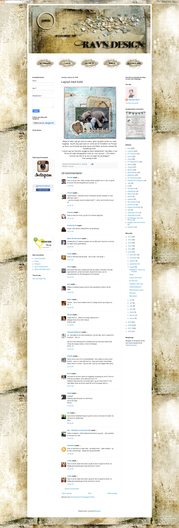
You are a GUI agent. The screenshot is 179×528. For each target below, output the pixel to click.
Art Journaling (132, 178)
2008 (130, 325)
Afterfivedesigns (131, 345)
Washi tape (131, 194)
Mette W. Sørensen (74, 238)
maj (131, 306)
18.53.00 (70, 349)
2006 (130, 331)
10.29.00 (70, 438)
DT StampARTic (133, 162)
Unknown (70, 445)
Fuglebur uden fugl (136, 284)
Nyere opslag (67, 493)
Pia (68, 413)
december (133, 255)
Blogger (98, 511)
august (132, 267)
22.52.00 (70, 469)
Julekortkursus (133, 215)
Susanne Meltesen (74, 332)
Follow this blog (43, 190)
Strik (129, 210)
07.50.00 (70, 406)
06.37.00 (70, 386)
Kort (129, 148)
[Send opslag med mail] (91, 164)
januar (132, 318)
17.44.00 (70, 325)
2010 (130, 252)
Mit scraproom (133, 202)
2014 (130, 240)
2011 (130, 249)
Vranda (69, 177)
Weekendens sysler (136, 290)
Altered (130, 164)
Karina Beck (72, 225)
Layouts (71, 166)
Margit (69, 315)
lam (68, 284)
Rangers (37, 264)
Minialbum (133, 296)
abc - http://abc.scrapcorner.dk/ (78, 430)
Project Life (131, 205)
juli (131, 300)
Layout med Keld (135, 278)
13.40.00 (70, 454)
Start (89, 493)
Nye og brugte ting (39, 279)
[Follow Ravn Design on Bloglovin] (43, 124)
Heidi (69, 393)
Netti (69, 373)
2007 (130, 328)
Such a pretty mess (41, 267)
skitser (130, 196)
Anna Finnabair (39, 258)
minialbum (131, 188)
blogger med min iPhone (136, 222)
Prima (36, 261)
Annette (70, 212)
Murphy (130, 170)
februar (132, 315)
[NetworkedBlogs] (43, 186)
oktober (132, 261)
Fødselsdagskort (135, 287)
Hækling (131, 199)
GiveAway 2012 (133, 213)
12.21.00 (70, 218)
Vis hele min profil (132, 103)
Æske (131, 275)
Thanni (69, 193)
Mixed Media (132, 172)
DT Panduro (132, 154)
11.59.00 (70, 186)
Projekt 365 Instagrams (136, 180)
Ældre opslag (112, 493)
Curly (69, 254)
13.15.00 (70, 247)
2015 (130, 237)
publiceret (131, 227)
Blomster (132, 293)
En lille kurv (133, 281)
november (133, 258)
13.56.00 (70, 292)
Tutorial (130, 167)
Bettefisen (131, 175)
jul (128, 186)
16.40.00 (70, 308)
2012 (130, 246)
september (134, 264)
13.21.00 (70, 260)
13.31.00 (70, 277)
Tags (129, 183)
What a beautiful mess (42, 269)
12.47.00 (70, 231)
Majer (69, 299)
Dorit (69, 267)
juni (131, 303)
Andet (130, 159)
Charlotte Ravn (133, 100)
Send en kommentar (72, 489)
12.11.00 (70, 205)
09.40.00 (70, 423)
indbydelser (132, 191)
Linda (69, 461)
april (131, 309)
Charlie (70, 356)
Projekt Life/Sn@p (134, 207)
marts (132, 312)
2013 (130, 243)
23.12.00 (70, 367)
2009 (130, 322)
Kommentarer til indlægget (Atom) (82, 497)
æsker (130, 156)
